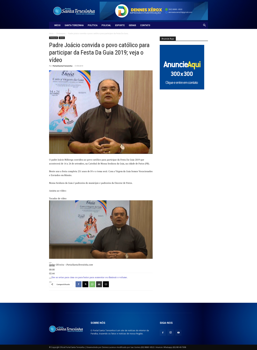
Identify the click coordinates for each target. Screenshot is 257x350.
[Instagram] (171, 333)
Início (57, 25)
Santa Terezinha (74, 25)
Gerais (132, 25)
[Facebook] (79, 284)
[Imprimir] (99, 284)
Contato (145, 25)
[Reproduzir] (50, 262)
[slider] (52, 269)
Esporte (120, 25)
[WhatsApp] (92, 284)
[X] (85, 284)
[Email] (106, 284)
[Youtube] (178, 333)
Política (92, 25)
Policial (106, 25)
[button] (204, 25)
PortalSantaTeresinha (62, 66)
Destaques (60, 33)
